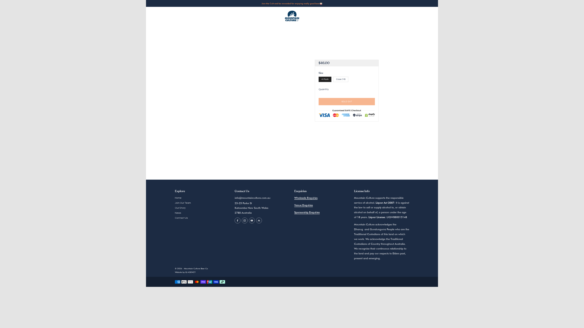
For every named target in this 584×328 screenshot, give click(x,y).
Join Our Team (183, 203)
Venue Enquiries (303, 205)
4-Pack (325, 79)
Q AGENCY (190, 272)
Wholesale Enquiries (306, 197)
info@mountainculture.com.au (252, 197)
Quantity (324, 89)
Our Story (180, 208)
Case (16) (340, 79)
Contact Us (181, 218)
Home (178, 198)
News (178, 213)
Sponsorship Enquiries (307, 212)
